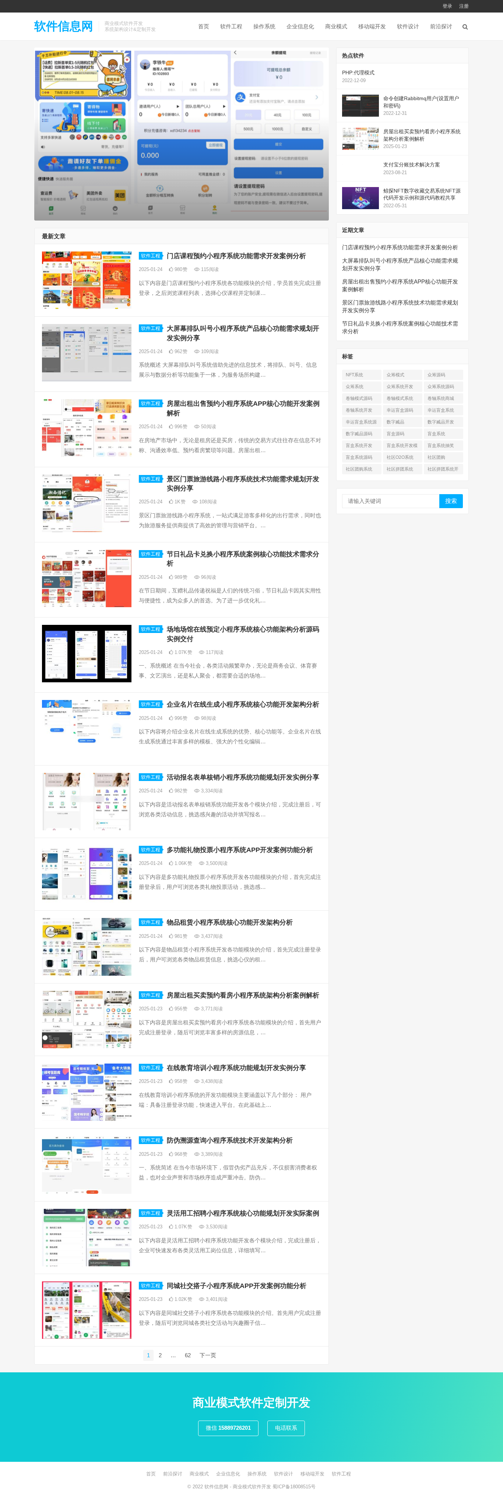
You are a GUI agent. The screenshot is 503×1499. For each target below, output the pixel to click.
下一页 (208, 1355)
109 (209, 351)
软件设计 (408, 26)
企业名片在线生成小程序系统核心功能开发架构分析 (243, 704)
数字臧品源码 (359, 433)
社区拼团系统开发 (443, 470)
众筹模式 (395, 374)
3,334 (211, 791)
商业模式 (336, 26)
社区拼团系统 (400, 469)
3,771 (211, 1008)
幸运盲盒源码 (400, 410)
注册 (464, 6)
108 (207, 501)
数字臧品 (395, 422)
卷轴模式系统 (400, 398)
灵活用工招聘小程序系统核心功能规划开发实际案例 (243, 1213)
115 (209, 269)
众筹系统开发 (400, 386)
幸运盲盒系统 (441, 410)
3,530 (216, 1226)
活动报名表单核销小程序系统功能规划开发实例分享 (243, 777)
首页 (203, 26)
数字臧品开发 (441, 422)
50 (208, 426)
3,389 (211, 1154)
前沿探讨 (441, 26)
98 (208, 718)
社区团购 (436, 457)
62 (188, 1355)
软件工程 (231, 26)
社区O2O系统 (400, 457)
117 (214, 652)
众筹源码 (436, 374)
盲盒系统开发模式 (402, 447)
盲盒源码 (395, 433)
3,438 (211, 1081)
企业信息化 (300, 26)
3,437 (211, 936)
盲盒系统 (436, 433)
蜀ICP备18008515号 (294, 1486)
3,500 (216, 863)
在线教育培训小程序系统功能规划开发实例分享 (236, 1068)
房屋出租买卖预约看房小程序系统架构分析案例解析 (243, 995)
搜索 (451, 501)
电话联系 (286, 1428)
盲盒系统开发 (359, 445)
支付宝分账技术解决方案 (411, 165)
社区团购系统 (359, 469)
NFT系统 (354, 374)
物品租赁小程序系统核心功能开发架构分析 (230, 922)
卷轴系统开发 (359, 410)
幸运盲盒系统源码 (361, 423)
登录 (447, 6)
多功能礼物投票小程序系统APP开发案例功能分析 (240, 850)
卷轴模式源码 (359, 398)
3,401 (216, 1299)
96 (208, 577)
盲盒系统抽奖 (441, 445)
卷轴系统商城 (441, 398)
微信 (228, 1428)
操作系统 (264, 26)
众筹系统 (354, 386)
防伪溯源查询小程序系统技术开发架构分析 (230, 1140)
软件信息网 (63, 26)
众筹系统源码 (441, 386)
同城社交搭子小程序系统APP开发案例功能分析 (236, 1285)
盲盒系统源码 (359, 457)
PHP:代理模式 (358, 72)
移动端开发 (372, 26)
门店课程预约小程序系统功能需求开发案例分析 (236, 256)
